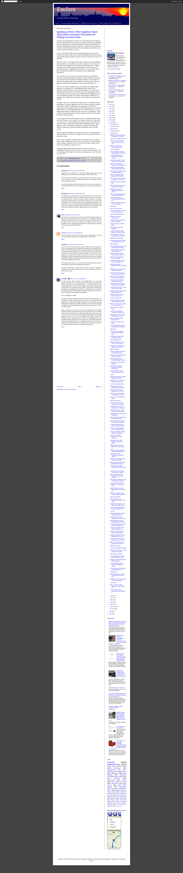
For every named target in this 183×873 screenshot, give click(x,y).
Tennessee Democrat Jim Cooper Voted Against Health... (116, 565)
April (111, 602)
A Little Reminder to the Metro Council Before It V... (117, 250)
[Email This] (87, 158)
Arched (112, 374)
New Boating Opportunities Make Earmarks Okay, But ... (118, 168)
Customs (112, 511)
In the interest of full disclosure (120, 727)
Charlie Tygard (120, 796)
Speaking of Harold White (116, 238)
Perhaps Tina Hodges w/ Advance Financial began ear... (117, 81)
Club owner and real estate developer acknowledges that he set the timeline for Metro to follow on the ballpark (117, 745)
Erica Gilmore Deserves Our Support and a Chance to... (117, 539)
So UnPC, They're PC (115, 298)
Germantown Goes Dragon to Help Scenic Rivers (117, 270)
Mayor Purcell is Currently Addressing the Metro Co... (117, 254)
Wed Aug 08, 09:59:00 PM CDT (76, 193)
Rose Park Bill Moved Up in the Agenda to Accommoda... (118, 247)
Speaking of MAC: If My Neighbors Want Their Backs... (116, 442)
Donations (109, 806)
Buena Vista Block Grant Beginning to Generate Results (116, 476)
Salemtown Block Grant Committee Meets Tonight (117, 359)
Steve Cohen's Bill (115, 496)
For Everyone (113, 572)
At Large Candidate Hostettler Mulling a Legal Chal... (117, 432)
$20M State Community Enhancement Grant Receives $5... (116, 367)
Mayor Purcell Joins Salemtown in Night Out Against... (117, 455)
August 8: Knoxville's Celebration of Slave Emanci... (116, 437)
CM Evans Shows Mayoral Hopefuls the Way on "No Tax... (117, 142)
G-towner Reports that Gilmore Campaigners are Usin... (118, 569)
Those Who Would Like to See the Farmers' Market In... (118, 524)
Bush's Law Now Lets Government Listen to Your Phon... (117, 500)
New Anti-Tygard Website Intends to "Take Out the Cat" (118, 164)
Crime (117, 773)
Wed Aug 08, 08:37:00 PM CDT (76, 170)
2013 (110, 108)
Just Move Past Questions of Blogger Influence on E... (117, 535)
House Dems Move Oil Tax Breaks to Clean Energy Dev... (117, 484)
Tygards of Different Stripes (117, 214)
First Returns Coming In (116, 554)
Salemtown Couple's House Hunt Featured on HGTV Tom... (117, 575)
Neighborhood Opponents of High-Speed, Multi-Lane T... (118, 504)
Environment (111, 780)
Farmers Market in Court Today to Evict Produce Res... (118, 418)
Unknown (63, 233)
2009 (110, 117)
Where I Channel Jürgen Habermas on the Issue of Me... (117, 586)
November (113, 126)
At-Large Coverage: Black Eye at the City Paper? (118, 355)
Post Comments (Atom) (70, 389)
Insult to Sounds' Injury (116, 208)
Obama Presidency (121, 792)
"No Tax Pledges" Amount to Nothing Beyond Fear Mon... (118, 152)
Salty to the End (114, 244)
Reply (62, 188)
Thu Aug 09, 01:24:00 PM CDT (75, 233)
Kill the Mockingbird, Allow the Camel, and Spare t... (118, 203)
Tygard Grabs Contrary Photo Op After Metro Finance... (117, 315)
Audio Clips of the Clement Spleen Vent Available (117, 532)
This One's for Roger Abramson (118, 138)
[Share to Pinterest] (94, 158)
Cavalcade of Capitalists (120, 798)
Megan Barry (115, 800)
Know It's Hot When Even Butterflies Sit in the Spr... (117, 390)
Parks (113, 781)
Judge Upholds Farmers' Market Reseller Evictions (117, 387)
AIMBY (74, 295)
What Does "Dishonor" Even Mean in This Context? (117, 343)
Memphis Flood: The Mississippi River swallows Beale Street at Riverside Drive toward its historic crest (117, 716)
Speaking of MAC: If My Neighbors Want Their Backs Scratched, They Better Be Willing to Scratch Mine (77, 35)
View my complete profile (113, 69)
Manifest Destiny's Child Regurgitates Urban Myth (117, 521)
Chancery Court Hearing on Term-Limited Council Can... (118, 273)
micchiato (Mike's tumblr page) (70, 23)
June (111, 597)
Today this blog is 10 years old (116, 687)
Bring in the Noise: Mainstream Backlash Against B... (118, 291)
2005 (110, 614)
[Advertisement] (79, 370)
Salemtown (83, 160)
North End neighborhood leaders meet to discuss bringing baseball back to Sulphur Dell (117, 695)
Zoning (109, 785)
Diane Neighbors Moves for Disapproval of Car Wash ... (118, 235)
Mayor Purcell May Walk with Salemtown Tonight (117, 459)
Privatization (122, 787)
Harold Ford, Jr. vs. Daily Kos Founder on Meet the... (117, 381)
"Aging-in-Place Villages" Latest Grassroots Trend (117, 371)
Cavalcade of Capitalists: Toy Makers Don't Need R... (117, 346)
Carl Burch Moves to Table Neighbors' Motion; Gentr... (117, 231)
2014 (110, 106)
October (112, 128)
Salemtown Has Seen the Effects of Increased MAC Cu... (117, 447)
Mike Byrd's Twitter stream (89, 23)
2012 (110, 111)
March (112, 604)
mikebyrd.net (117, 23)
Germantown (115, 788)
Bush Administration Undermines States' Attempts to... (118, 266)
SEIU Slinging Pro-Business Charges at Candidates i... (117, 277)
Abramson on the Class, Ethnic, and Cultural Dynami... (118, 579)
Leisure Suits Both (115, 149)
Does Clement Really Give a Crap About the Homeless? (117, 326)
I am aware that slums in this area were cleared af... (117, 95)
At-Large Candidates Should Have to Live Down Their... (117, 161)
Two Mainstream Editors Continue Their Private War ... (118, 467)
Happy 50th (113, 329)
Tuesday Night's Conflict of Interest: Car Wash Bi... (117, 280)
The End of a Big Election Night (118, 548)
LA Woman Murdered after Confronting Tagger (117, 337)
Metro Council (111, 766)
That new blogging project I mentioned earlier (116, 707)
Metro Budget (118, 776)
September (113, 131)
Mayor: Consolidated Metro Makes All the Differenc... (117, 175)
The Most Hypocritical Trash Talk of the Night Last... (117, 528)
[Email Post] (83, 158)
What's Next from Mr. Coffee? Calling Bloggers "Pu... (117, 514)
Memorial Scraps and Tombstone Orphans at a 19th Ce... (117, 190)
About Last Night (114, 349)
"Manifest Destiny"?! (115, 545)
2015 (110, 104)
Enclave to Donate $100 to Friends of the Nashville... (117, 403)
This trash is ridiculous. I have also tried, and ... (116, 90)
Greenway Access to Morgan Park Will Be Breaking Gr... (117, 421)
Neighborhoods (76, 160)
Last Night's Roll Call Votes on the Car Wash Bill (118, 220)
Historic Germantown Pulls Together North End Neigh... (118, 493)
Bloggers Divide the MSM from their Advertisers (118, 560)
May (111, 600)
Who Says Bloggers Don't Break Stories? (116, 319)
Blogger (91, 860)
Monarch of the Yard (115, 400)
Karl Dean (123, 781)
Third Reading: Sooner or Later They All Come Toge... (118, 288)
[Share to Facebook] (92, 158)
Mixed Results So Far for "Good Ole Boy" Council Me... (118, 551)
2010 (110, 115)
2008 (110, 120)
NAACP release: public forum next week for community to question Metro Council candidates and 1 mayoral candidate (117, 623)
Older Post (98, 386)
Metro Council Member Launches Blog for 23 (116, 146)
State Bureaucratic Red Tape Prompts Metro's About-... (117, 463)
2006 (110, 611)
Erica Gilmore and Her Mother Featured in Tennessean (118, 179)
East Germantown (119, 804)
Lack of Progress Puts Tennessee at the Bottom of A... (118, 591)
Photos (124, 780)
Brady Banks (117, 806)
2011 (110, 113)
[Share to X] (90, 158)
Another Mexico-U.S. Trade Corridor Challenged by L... (118, 410)
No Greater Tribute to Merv (117, 384)
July (111, 595)
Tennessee (114, 771)
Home (57, 23)
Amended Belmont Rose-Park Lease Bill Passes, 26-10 (118, 241)
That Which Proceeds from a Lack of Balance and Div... (117, 394)
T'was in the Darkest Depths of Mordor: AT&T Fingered (118, 194)
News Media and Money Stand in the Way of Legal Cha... (118, 480)
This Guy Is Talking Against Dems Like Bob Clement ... (117, 428)
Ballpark (117, 790)
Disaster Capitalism (121, 801)
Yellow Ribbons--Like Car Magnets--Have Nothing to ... (118, 407)
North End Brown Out (115, 340)
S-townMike (64, 278)
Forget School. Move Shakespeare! (115, 217)
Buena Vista (113, 803)
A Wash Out (113, 206)
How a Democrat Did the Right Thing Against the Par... (118, 171)
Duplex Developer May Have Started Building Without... (117, 451)
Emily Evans (116, 795)
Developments (64, 160)
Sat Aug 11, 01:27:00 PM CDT (78, 278)
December (113, 124)
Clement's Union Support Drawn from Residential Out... (117, 333)
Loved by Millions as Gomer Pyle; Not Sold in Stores (117, 556)
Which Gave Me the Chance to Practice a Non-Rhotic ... (118, 186)
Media (124, 766)
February (112, 606)
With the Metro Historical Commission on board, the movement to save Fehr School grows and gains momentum (117, 639)
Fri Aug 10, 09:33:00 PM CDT (75, 244)
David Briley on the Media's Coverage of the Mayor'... (117, 471)
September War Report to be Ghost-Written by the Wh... (117, 301)
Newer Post (60, 386)
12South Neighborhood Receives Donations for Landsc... (117, 157)
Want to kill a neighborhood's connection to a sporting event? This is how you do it (121, 674)
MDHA (109, 798)
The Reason (113, 582)
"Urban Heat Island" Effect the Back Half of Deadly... (117, 352)
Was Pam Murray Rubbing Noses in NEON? (117, 257)
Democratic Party (116, 783)
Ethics (124, 770)
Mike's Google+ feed (105, 23)
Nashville (70, 160)
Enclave (66, 9)
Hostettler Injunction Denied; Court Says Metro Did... (117, 261)
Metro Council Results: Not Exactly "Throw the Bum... (117, 543)
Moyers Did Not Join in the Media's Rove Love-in (117, 295)
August (112, 133)
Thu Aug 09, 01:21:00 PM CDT (72, 215)
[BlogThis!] (88, 158)
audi (62, 215)
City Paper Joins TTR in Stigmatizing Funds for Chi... (118, 517)
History (112, 793)
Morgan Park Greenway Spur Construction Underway (117, 135)
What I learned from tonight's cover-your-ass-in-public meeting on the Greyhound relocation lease (121, 657)
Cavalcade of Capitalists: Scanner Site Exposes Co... (118, 311)
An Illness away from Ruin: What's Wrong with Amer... (117, 425)
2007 (110, 122)
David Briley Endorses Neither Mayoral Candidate (118, 377)
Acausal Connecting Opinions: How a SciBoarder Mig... (118, 508)
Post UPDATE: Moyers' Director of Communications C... (118, 211)
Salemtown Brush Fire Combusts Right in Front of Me (117, 199)
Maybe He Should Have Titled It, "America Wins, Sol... (118, 304)
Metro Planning (113, 778)
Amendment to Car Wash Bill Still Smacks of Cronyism (117, 284)
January (112, 608)
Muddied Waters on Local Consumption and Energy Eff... (117, 490)
